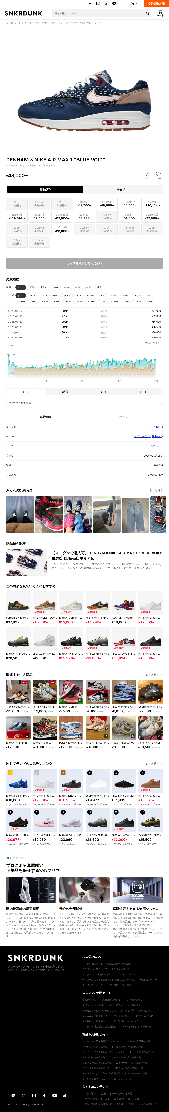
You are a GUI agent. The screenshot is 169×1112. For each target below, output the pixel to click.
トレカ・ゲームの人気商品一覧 (127, 1046)
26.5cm (136, 295)
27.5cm (21, 302)
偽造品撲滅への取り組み (119, 963)
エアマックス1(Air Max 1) (148, 436)
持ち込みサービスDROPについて (99, 1010)
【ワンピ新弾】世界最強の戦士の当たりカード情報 (108, 1104)
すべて (21, 287)
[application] (84, 364)
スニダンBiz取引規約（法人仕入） (126, 1021)
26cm (125, 295)
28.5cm (44, 302)
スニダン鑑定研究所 (92, 963)
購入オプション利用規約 (128, 1005)
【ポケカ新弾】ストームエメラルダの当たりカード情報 (110, 1099)
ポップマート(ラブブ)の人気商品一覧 (101, 1073)
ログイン (132, 3)
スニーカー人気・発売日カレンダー (100, 1041)
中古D (89, 287)
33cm (149, 302)
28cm (32, 302)
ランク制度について (135, 1000)
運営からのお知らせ (146, 1016)
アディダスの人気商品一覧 (96, 1068)
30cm (79, 302)
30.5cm (91, 302)
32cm (126, 302)
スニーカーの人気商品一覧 (136, 1041)
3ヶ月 (142, 391)
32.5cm (137, 302)
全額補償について (123, 1016)
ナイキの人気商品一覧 (93, 1057)
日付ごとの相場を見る (18, 402)
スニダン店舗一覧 (120, 969)
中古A (56, 287)
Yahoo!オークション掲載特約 (136, 1026)
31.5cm (114, 302)
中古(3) (122, 189)
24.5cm (90, 295)
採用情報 (126, 985)
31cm (102, 302)
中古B (67, 287)
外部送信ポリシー (148, 979)
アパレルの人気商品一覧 (94, 1046)
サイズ (123, 417)
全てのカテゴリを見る (93, 1078)
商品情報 (45, 417)
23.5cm (66, 295)
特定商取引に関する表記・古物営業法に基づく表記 (108, 979)
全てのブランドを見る (120, 1078)
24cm (78, 295)
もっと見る (156, 490)
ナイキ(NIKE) (155, 427)
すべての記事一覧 (148, 1104)
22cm (32, 295)
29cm (56, 302)
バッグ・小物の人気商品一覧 (97, 1052)
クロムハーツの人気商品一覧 (128, 1068)
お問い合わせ (145, 1010)
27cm (148, 295)
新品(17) (45, 189)
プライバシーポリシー (93, 985)
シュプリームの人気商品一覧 (97, 1062)
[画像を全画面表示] (84, 84)
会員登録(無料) (156, 3)
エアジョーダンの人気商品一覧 (125, 1057)
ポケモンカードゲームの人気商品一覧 (135, 1052)
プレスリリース (130, 974)
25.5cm (113, 295)
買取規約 (100, 1021)
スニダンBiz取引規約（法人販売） (99, 1026)
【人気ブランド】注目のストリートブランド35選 (107, 1093)
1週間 (65, 391)
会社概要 (113, 985)
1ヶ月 (104, 391)
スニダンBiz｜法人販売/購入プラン (100, 974)
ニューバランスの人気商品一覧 (132, 1062)
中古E (100, 287)
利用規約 (87, 1021)
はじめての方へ (90, 1000)
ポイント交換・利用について (97, 1005)
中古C (78, 287)
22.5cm (43, 295)
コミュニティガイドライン (96, 1016)
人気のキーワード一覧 (135, 1073)
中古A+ (44, 287)
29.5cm (67, 302)
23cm (55, 295)
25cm (101, 295)
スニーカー (156, 446)
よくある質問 (127, 1010)
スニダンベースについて (94, 969)
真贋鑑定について (111, 1000)
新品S (32, 287)
